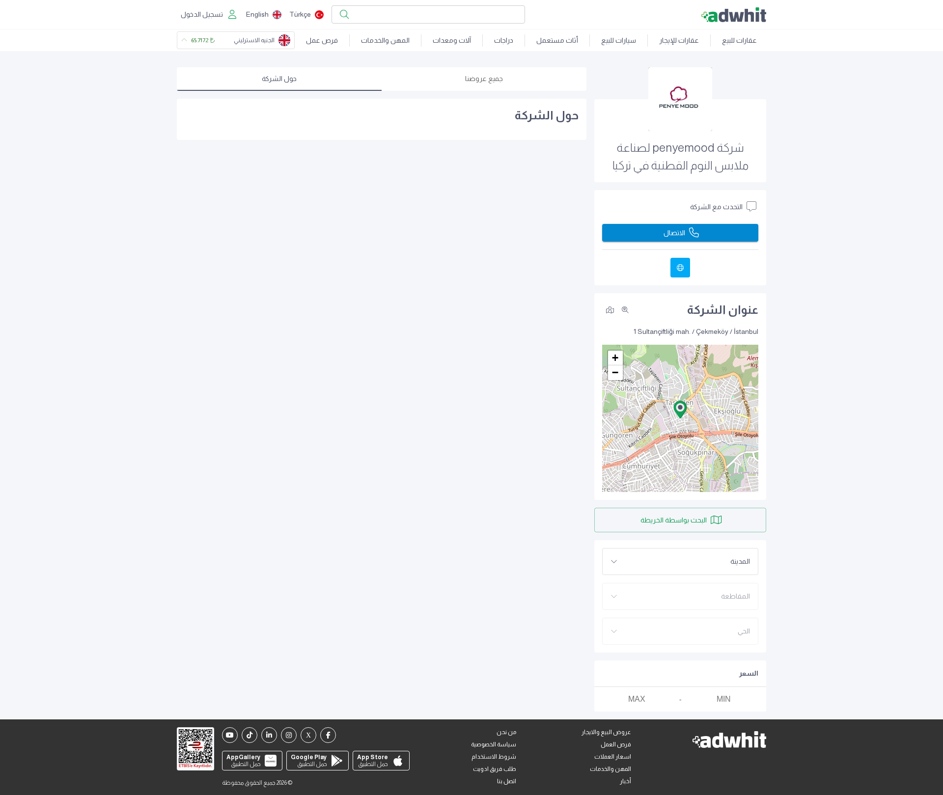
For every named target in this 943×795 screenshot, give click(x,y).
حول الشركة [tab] (279, 78)
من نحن (506, 732)
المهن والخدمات (385, 40)
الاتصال (674, 233)
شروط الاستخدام (494, 756)
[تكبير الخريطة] (625, 309)
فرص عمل (322, 40)
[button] (680, 409)
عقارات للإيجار (679, 40)
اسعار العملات (612, 756)
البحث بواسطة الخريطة (673, 520)
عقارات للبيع (739, 40)
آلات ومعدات (452, 40)
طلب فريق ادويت (494, 769)
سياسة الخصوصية (493, 744)
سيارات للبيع (618, 40)
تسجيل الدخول (202, 14)
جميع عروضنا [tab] (484, 78)
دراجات (503, 40)
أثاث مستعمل (557, 40)
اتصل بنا (506, 781)
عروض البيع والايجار (606, 732)
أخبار (625, 781)
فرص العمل (616, 744)
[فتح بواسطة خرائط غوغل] (610, 309)
